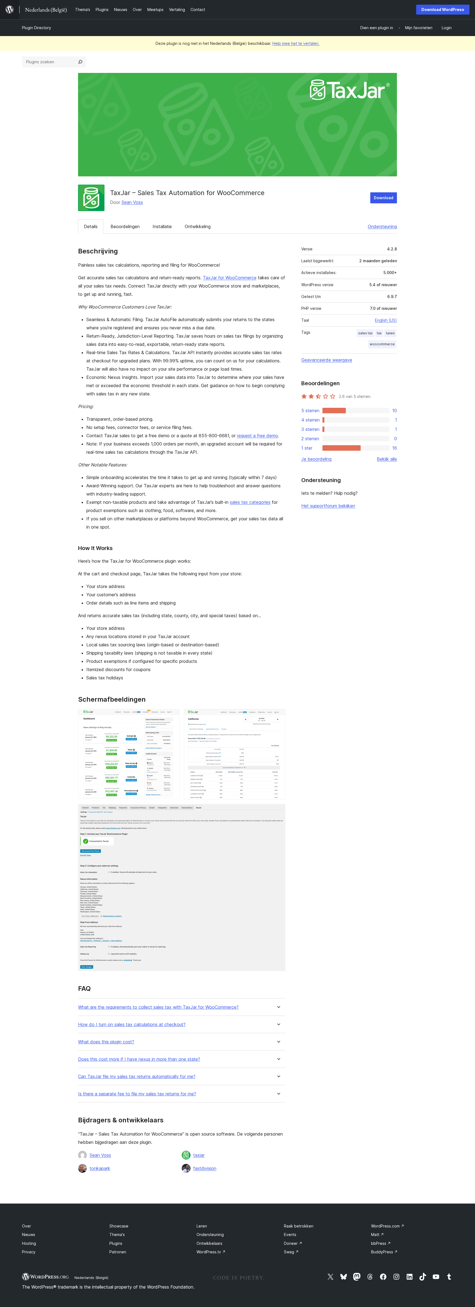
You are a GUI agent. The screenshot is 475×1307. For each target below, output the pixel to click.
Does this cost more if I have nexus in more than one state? (139, 1059)
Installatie (162, 226)
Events (290, 1234)
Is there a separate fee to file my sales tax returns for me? (137, 1094)
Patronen (117, 1251)
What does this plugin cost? (106, 1041)
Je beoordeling (316, 459)
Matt (377, 1234)
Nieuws (28, 1234)
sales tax (365, 333)
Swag (291, 1251)
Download (383, 197)
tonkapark (100, 1168)
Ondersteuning (382, 226)
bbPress (381, 1243)
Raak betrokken (298, 1226)
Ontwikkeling (198, 226)
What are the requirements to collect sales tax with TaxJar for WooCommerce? (158, 1007)
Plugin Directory (36, 27)
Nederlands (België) (91, 1277)
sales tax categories (250, 502)
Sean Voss (132, 202)
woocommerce (382, 344)
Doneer (293, 1243)
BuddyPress (384, 1251)
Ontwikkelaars (209, 1243)
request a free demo (257, 435)
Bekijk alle (387, 459)
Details (91, 226)
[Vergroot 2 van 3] (278, 716)
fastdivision (204, 1168)
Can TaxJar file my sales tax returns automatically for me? (136, 1076)
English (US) (386, 320)
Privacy (28, 1251)
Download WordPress (442, 9)
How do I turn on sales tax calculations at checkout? (132, 1024)
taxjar (199, 1155)
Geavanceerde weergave (326, 360)
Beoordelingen (125, 226)
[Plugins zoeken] (80, 61)
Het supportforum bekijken (328, 505)
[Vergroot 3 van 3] (278, 811)
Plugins (115, 1243)
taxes (390, 333)
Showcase (118, 1226)
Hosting (29, 1243)
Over (26, 1226)
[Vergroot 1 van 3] (172, 716)
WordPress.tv (211, 1251)
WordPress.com (387, 1226)
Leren (202, 1226)
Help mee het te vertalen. (295, 43)
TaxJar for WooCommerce (229, 277)
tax (379, 333)
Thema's (117, 1234)
